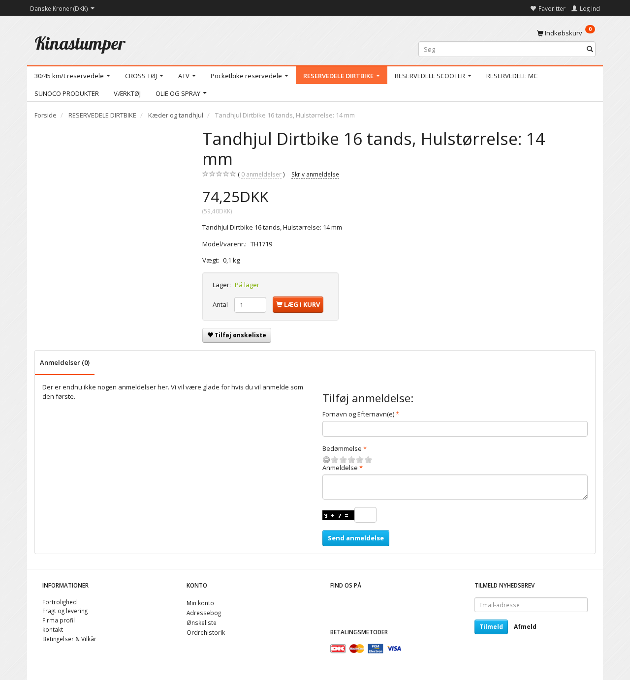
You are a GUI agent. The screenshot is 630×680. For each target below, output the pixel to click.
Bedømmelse (342, 448)
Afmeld (525, 626)
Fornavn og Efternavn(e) (358, 414)
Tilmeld (491, 626)
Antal (221, 304)
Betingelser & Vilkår (69, 639)
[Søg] (590, 49)
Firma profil (58, 620)
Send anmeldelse (356, 537)
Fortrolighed (59, 602)
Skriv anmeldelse (315, 174)
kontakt (52, 629)
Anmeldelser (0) (65, 362)
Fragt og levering (65, 611)
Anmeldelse (340, 467)
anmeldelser (261, 174)
